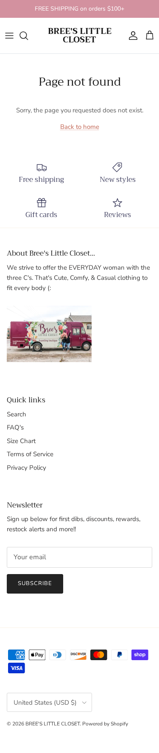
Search (16, 414)
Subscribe (35, 583)
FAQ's (15, 427)
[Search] (28, 35)
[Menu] (9, 35)
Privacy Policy (26, 467)
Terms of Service (30, 454)
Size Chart (21, 441)
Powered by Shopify (105, 723)
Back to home (79, 127)
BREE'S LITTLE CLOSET (52, 723)
